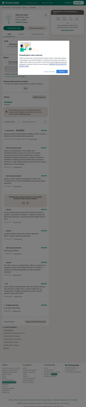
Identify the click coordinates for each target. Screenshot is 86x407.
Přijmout (62, 71)
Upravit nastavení (49, 71)
